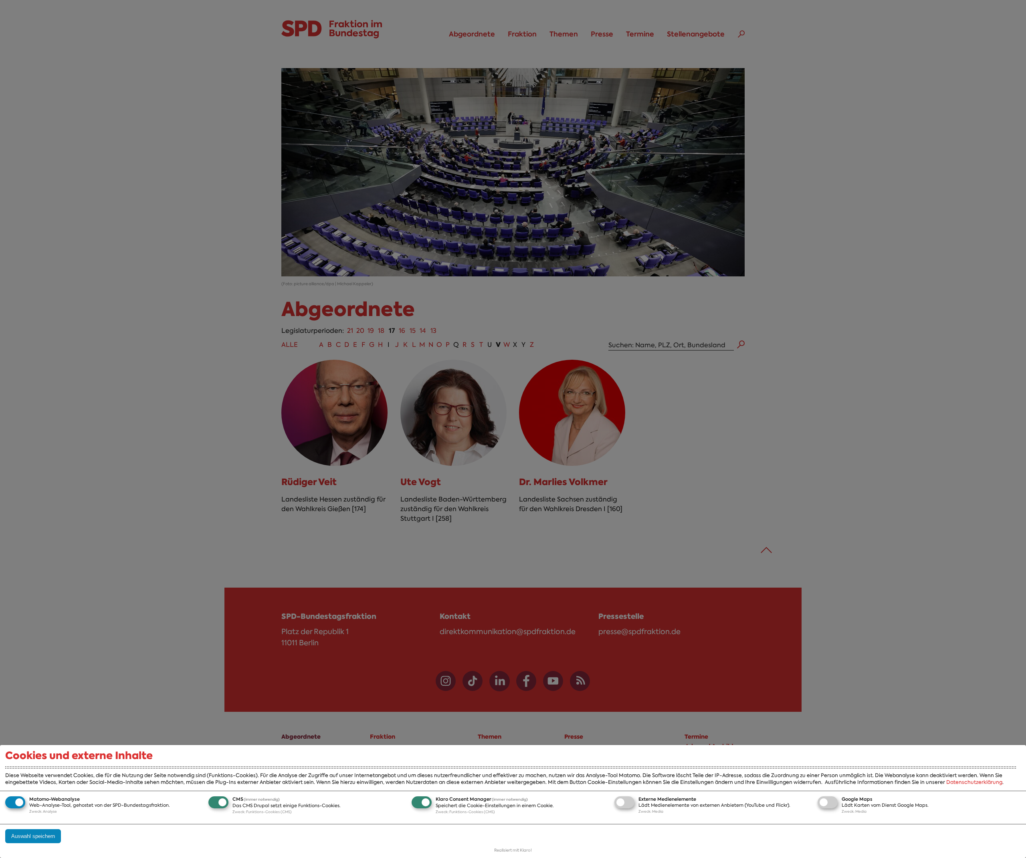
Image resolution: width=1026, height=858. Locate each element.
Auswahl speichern (33, 836)
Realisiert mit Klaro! (513, 850)
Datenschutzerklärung (974, 782)
